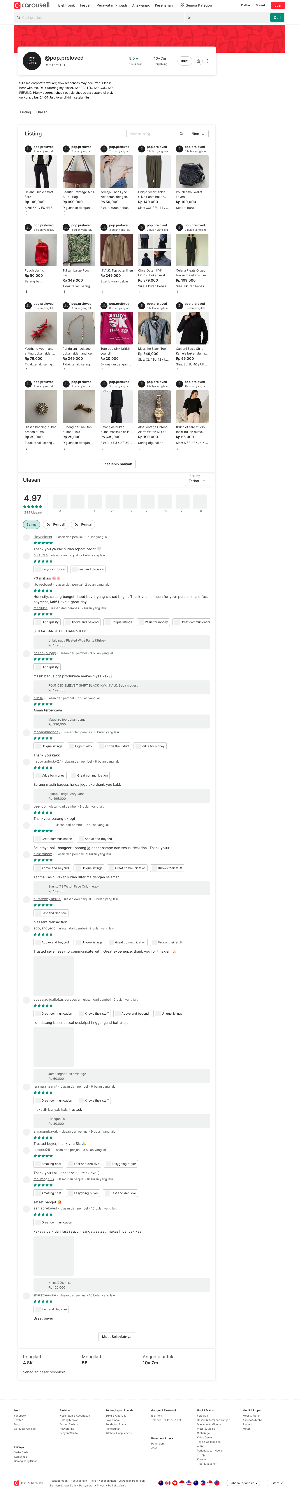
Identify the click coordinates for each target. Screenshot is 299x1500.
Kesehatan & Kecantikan (75, 1415)
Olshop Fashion (69, 1424)
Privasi (101, 1485)
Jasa (154, 1448)
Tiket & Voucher (206, 1463)
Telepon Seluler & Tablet (166, 1420)
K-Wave (201, 1459)
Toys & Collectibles (208, 1441)
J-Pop (201, 1455)
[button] (64, 64)
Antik (200, 1446)
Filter (195, 133)
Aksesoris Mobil (252, 1420)
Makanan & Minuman (210, 1424)
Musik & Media (206, 1428)
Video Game (204, 1437)
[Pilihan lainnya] (207, 61)
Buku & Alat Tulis (116, 1415)
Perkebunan (113, 1428)
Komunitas (20, 1456)
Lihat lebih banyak (117, 464)
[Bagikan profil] (198, 61)
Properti (247, 1424)
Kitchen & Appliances (119, 1433)
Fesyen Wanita (69, 1433)
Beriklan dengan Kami (63, 1485)
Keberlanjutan (107, 1480)
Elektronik (157, 1415)
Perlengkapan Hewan (210, 1450)
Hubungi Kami (79, 1480)
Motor (246, 1428)
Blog (16, 1424)
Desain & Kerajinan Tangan (213, 1420)
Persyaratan (86, 1485)
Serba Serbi (21, 1452)
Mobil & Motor (251, 1415)
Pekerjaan (157, 1443)
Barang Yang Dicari (25, 1461)
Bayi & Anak (113, 1420)
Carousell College (25, 1428)
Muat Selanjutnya (116, 1336)
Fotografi (202, 1415)
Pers (93, 1480)
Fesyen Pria (67, 1428)
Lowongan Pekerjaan (132, 1480)
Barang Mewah (69, 1420)
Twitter (18, 1420)
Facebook (20, 1415)
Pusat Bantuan (59, 1480)
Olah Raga (203, 1433)
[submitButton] (277, 17)
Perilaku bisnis (117, 1485)
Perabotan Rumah (116, 1424)
